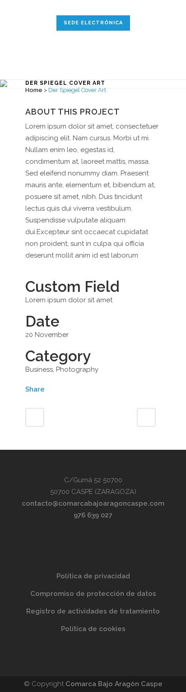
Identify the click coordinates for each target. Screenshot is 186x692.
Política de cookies (93, 629)
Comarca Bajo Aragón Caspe (114, 684)
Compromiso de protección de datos (93, 594)
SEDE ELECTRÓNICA (93, 23)
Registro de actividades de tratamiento (93, 611)
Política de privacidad (93, 576)
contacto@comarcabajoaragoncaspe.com (93, 503)
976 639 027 (93, 515)
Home (33, 90)
